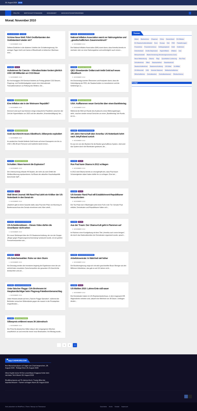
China (162, 39)
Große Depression (152, 51)
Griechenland (139, 51)
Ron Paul (182, 58)
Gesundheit (52, 13)
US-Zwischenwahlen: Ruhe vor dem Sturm (27, 258)
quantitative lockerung (169, 58)
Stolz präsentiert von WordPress (15, 406)
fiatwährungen (182, 43)
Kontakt (117, 406)
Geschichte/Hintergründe (72, 13)
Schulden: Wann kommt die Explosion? (26, 164)
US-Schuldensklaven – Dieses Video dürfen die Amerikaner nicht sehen (29, 226)
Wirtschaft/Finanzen (33, 13)
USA (147, 70)
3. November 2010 (15, 168)
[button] (186, 13)
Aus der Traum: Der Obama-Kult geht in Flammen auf (95, 225)
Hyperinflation (164, 51)
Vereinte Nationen (157, 70)
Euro (155, 43)
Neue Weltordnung (141, 58)
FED (173, 43)
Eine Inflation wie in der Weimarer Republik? (28, 103)
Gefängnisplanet (164, 47)
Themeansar (42, 406)
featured (23, 34)
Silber (148, 62)
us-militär (177, 66)
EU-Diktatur (180, 39)
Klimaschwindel (139, 54)
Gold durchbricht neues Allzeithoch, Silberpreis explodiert (34, 133)
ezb (168, 43)
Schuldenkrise (139, 62)
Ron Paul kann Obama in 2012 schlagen (89, 164)
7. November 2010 (15, 44)
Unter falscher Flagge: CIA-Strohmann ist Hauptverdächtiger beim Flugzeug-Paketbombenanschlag (34, 289)
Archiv (111, 406)
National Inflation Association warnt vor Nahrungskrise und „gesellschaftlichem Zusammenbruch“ (98, 38)
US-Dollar (168, 66)
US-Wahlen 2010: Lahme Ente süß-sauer (89, 288)
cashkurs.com (19, 360)
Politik (16, 13)
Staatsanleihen (157, 62)
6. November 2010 (78, 44)
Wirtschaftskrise (140, 74)
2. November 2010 (78, 229)
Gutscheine (103, 406)
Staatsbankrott (169, 62)
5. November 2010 (15, 77)
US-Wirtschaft (139, 70)
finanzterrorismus (150, 47)
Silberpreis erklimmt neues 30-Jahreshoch (27, 321)
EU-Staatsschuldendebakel (143, 43)
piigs (157, 58)
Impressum (124, 406)
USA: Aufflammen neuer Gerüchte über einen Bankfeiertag (98, 103)
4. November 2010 (78, 140)
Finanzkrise (138, 47)
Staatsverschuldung (156, 66)
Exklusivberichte (13, 34)
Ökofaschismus (178, 74)
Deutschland (170, 39)
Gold (173, 47)
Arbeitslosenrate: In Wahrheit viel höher (89, 258)
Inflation (173, 51)
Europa (162, 43)
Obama (151, 58)
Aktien (137, 39)
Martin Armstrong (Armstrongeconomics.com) (162, 54)
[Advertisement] (162, 102)
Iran (180, 51)
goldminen (180, 47)
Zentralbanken (152, 74)
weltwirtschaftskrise (171, 70)
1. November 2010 (15, 262)
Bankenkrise (145, 39)
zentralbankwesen (165, 74)
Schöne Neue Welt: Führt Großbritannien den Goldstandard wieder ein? (28, 38)
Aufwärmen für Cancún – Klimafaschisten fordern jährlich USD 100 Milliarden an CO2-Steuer (34, 71)
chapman (154, 39)
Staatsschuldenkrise (141, 66)
